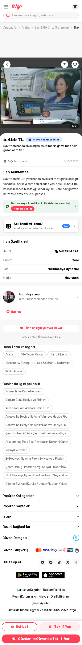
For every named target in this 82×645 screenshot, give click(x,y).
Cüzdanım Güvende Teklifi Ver (44, 639)
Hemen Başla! (22, 208)
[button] (5, 6)
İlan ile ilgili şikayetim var (44, 328)
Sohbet (22, 627)
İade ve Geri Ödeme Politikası (41, 337)
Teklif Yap (62, 627)
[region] (41, 97)
